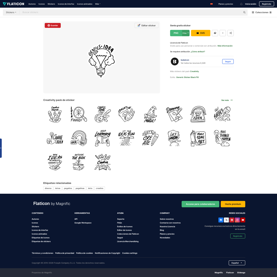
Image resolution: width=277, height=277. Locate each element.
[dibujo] (174, 114)
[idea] (54, 138)
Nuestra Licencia (167, 226)
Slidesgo (241, 272)
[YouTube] (242, 220)
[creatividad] (54, 114)
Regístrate (266, 4)
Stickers (51, 4)
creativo (99, 188)
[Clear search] (238, 12)
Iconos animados (84, 4)
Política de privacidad (64, 253)
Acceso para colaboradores (200, 204)
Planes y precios (225, 4)
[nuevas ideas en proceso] (54, 162)
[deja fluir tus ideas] (126, 138)
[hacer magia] (150, 114)
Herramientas (82, 213)
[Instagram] (237, 220)
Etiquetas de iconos (40, 237)
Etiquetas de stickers (41, 241)
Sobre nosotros (167, 219)
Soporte (120, 219)
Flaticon (230, 272)
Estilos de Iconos (124, 226)
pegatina (68, 188)
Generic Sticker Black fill (187, 77)
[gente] (78, 114)
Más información (225, 46)
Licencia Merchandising (127, 241)
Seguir (120, 237)
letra (90, 188)
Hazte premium (233, 204)
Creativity (194, 71)
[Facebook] (220, 220)
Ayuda (120, 213)
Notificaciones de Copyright (107, 253)
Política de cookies (84, 253)
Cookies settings (129, 253)
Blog (162, 230)
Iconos (42, 4)
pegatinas (80, 188)
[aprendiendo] (102, 138)
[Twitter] (226, 220)
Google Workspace (82, 223)
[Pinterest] (231, 220)
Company (165, 213)
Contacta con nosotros (170, 223)
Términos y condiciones (42, 253)
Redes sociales (237, 213)
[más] (222, 114)
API (75, 219)
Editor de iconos (124, 230)
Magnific (219, 272)
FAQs (119, 223)
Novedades (165, 237)
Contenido (37, 213)
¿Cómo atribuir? (198, 51)
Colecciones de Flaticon (128, 234)
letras (57, 188)
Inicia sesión (250, 4)
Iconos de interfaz (66, 4)
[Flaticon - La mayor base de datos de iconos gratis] (13, 3)
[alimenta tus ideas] (198, 114)
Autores (32, 4)
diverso (48, 188)
